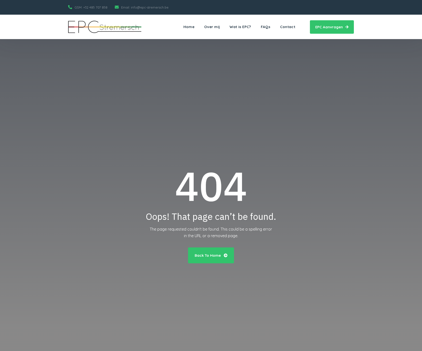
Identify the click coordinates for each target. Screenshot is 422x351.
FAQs (265, 26)
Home (188, 26)
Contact (287, 26)
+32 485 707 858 (95, 7)
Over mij (212, 26)
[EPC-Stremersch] (104, 27)
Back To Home (208, 255)
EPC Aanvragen (329, 27)
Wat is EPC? (240, 26)
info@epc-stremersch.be (150, 7)
